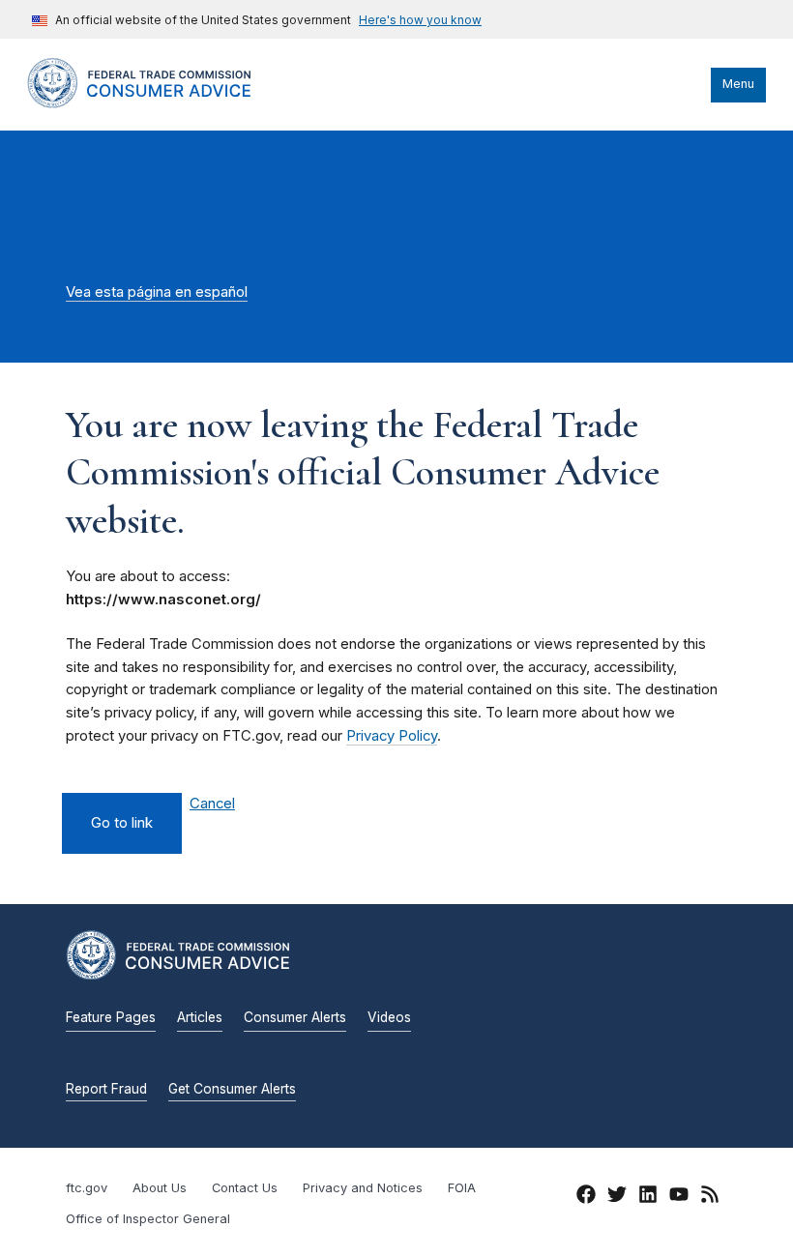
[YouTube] (679, 1197)
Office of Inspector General (148, 1219)
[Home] (157, 103)
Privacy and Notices (363, 1188)
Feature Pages (111, 1017)
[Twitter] (617, 1197)
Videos (389, 1017)
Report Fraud (106, 1089)
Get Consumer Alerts (232, 1089)
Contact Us (245, 1188)
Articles (199, 1017)
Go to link (122, 823)
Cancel (212, 804)
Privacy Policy (391, 736)
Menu (738, 83)
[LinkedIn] (648, 1197)
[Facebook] (586, 1197)
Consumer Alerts (295, 1017)
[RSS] (710, 1197)
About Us (159, 1188)
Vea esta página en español (157, 292)
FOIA (462, 1188)
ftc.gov (86, 1188)
